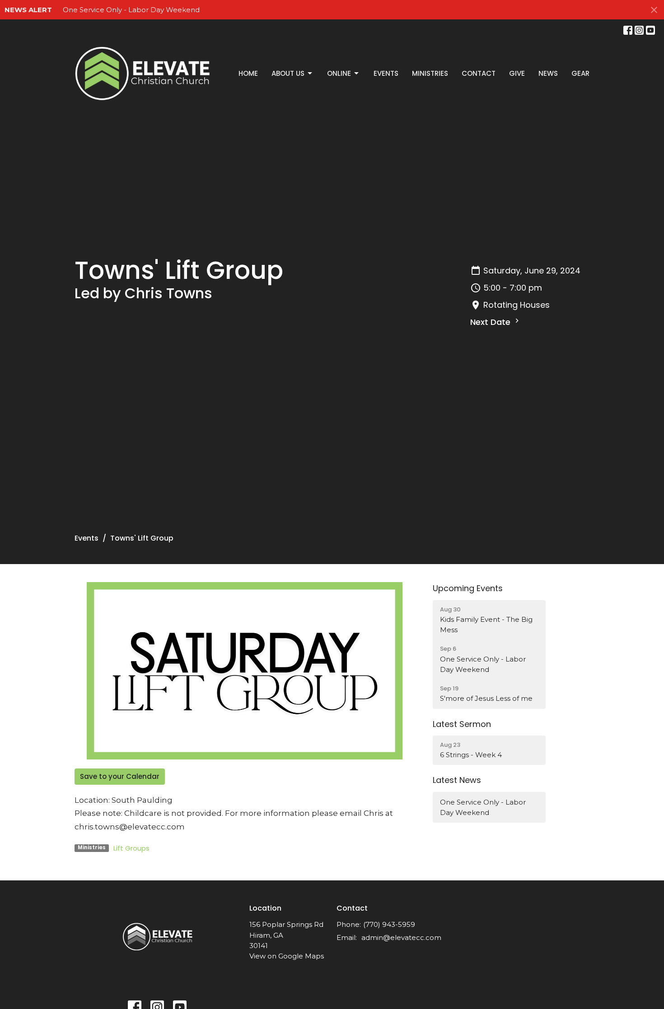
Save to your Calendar (119, 776)
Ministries (430, 73)
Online (339, 73)
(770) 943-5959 (389, 924)
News (548, 73)
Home (248, 73)
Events (386, 73)
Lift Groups (131, 848)
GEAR (580, 73)
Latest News (457, 780)
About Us (287, 73)
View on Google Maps (286, 956)
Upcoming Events (468, 588)
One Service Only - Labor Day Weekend (131, 9)
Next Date (491, 322)
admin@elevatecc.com (401, 937)
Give (517, 73)
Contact (479, 73)
